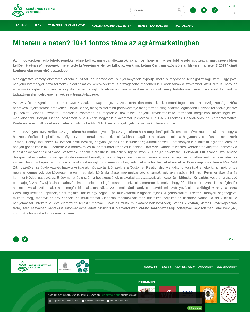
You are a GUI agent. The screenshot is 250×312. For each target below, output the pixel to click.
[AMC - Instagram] (215, 10)
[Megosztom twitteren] (25, 239)
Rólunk (21, 25)
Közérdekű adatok (185, 266)
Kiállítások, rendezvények (111, 25)
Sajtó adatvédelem (226, 266)
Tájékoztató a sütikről (111, 295)
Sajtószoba (184, 25)
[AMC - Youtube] (204, 10)
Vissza (232, 239)
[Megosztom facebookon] (16, 239)
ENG (232, 13)
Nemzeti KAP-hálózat (153, 25)
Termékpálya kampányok (66, 25)
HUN (232, 6)
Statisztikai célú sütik (94, 301)
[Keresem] (179, 10)
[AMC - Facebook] (193, 10)
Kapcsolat (165, 266)
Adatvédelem (205, 266)
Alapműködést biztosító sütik (65, 301)
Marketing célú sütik (119, 301)
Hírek (37, 25)
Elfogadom (195, 308)
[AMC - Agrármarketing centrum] (36, 10)
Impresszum (150, 266)
